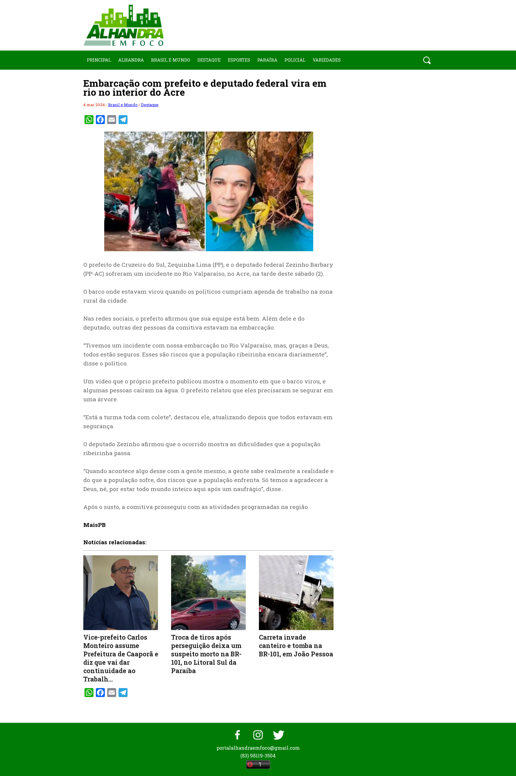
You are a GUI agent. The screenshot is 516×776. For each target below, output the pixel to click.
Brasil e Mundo (170, 60)
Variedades (327, 60)
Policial (295, 60)
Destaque (209, 60)
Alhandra (131, 60)
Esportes (239, 60)
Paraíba (267, 60)
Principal (99, 60)
